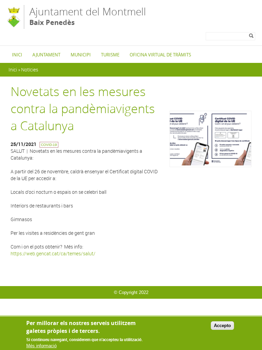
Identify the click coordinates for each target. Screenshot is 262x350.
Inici (17, 55)
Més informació (41, 345)
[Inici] (13, 25)
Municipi (81, 55)
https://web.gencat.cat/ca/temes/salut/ (53, 253)
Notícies (29, 69)
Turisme (110, 55)
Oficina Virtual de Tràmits (160, 55)
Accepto (222, 325)
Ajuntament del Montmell (87, 16)
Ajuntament (46, 55)
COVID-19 (49, 145)
